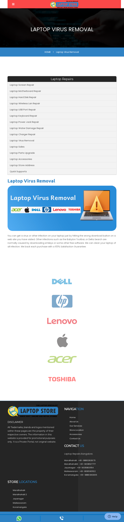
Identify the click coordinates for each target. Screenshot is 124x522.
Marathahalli (19, 490)
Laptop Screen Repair (22, 84)
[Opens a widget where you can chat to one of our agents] (112, 516)
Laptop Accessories (21, 159)
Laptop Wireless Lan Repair (25, 103)
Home (73, 417)
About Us (74, 421)
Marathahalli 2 (20, 494)
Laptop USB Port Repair (23, 109)
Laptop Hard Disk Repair (23, 97)
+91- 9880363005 (88, 474)
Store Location (77, 430)
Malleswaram (19, 502)
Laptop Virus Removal (67, 52)
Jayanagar (18, 498)
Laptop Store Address (22, 165)
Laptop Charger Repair (22, 134)
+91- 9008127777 (88, 464)
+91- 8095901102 (88, 471)
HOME (48, 52)
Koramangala (20, 507)
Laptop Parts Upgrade (22, 152)
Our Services (76, 425)
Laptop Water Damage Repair (27, 128)
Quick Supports (18, 171)
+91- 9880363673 (86, 460)
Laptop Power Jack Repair (24, 122)
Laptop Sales (17, 146)
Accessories (76, 434)
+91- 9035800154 (85, 467)
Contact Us (75, 438)
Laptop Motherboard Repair (25, 91)
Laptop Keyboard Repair (23, 115)
